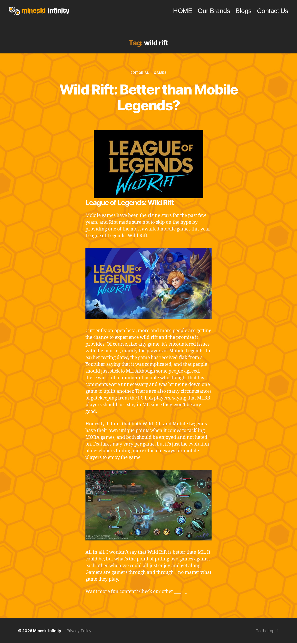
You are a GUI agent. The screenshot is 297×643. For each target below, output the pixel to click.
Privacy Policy (79, 630)
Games (160, 73)
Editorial (139, 73)
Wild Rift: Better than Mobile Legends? (148, 97)
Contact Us (272, 10)
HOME (182, 10)
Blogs (243, 10)
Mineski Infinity (47, 630)
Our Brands (214, 10)
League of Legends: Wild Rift (116, 236)
